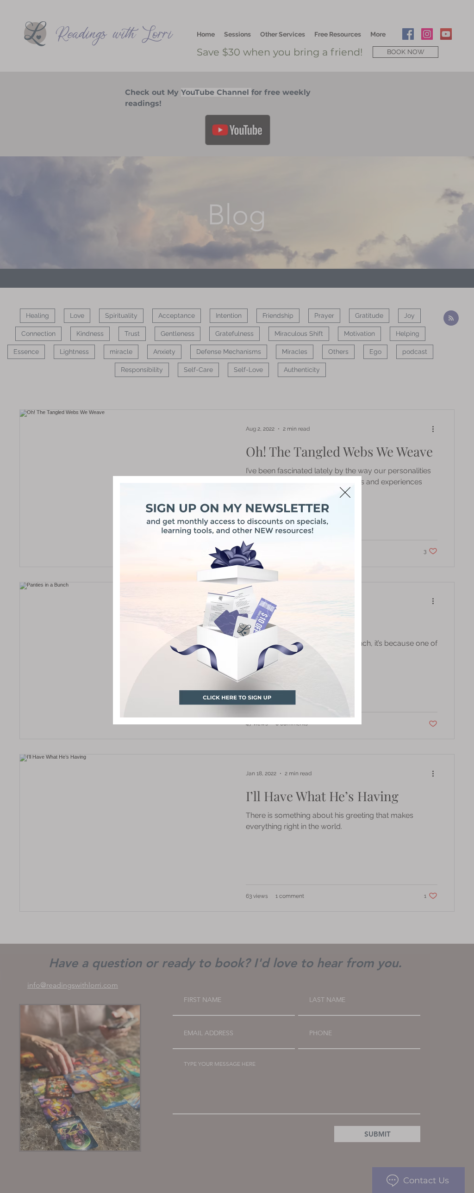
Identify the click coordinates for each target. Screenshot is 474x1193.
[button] (345, 492)
